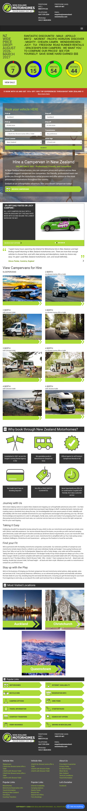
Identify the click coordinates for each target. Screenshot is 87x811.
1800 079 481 (59, 6)
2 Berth (49, 272)
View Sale (10, 82)
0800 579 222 (43, 9)
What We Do (63, 771)
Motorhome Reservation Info (13, 788)
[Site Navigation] (81, 28)
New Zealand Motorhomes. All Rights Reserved (51, 807)
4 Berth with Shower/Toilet (40, 769)
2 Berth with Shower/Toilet (12, 771)
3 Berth (49, 310)
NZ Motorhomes (65, 769)
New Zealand (64, 773)
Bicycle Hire (15, 693)
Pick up (7, 113)
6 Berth (49, 386)
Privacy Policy (64, 766)
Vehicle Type (9, 130)
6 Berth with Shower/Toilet (40, 771)
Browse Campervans (20, 189)
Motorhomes (15, 685)
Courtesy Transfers (18, 717)
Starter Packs (58, 709)
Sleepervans (9, 272)
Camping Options (17, 701)
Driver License (10, 138)
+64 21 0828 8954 (44, 20)
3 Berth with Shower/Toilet (12, 778)
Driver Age (49, 138)
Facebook (62, 786)
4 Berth (49, 348)
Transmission (50, 130)
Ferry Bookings (16, 725)
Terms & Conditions (66, 775)
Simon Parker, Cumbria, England (21, 261)
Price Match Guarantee (67, 764)
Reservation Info (59, 693)
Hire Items (56, 701)
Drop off (48, 113)
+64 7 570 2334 (43, 14)
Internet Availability (61, 685)
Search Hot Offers (12, 243)
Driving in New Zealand (61, 725)
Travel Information (18, 709)
